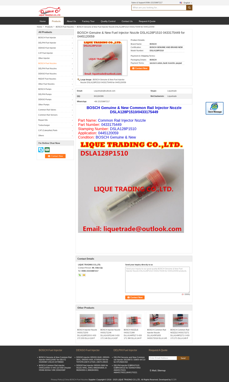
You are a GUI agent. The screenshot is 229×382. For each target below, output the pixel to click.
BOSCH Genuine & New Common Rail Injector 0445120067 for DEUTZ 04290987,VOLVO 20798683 (55, 359)
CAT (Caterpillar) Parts (47, 130)
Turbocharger (44, 125)
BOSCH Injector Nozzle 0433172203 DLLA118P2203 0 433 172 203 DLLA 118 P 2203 (87, 335)
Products (56, 21)
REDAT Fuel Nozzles (47, 79)
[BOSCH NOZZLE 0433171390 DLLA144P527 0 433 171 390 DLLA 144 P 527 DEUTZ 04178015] (134, 320)
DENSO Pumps (44, 99)
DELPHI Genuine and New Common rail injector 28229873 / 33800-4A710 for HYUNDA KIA (129, 359)
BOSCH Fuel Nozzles (65, 27)
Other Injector (44, 58)
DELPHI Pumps (45, 94)
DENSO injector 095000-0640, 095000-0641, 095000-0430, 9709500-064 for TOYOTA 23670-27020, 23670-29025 (93, 359)
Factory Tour (88, 21)
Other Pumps (43, 105)
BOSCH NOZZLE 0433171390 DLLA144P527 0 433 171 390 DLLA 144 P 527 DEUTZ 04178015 (133, 335)
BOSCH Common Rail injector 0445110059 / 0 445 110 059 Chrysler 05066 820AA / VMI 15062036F (55, 367)
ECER (174, 380)
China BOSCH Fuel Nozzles (76, 380)
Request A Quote (147, 21)
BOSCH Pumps (44, 89)
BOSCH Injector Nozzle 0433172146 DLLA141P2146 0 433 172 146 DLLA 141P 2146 (110, 335)
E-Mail (153, 370)
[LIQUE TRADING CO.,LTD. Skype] (79, 275)
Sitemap (161, 370)
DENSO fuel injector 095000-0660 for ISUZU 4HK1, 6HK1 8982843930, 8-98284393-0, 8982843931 (92, 367)
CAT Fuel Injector (45, 53)
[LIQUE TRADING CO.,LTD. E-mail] (84, 275)
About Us (71, 21)
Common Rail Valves (47, 110)
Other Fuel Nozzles (46, 84)
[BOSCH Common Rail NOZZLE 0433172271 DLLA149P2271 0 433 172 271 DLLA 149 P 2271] (180, 320)
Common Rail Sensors (47, 115)
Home (43, 21)
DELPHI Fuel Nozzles (47, 68)
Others (41, 135)
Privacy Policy (57, 380)
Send (183, 358)
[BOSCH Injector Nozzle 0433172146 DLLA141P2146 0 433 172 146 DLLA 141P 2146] (111, 320)
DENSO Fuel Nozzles (47, 74)
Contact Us (127, 21)
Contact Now (141, 68)
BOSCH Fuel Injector (47, 38)
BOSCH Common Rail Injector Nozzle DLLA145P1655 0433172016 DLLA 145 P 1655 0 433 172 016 (157, 335)
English (187, 3)
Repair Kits (43, 120)
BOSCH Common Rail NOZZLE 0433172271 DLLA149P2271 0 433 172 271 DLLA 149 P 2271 (179, 335)
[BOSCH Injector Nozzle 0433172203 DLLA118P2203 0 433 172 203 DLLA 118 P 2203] (87, 320)
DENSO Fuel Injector (47, 48)
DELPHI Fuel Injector (47, 43)
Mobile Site (155, 374)
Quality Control (108, 21)
